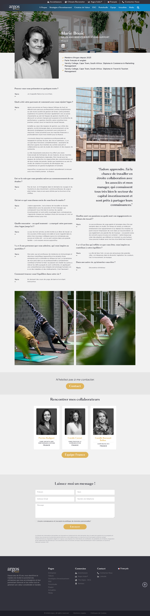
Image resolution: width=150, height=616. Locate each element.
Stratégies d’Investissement (61, 7)
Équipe (113, 7)
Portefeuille (103, 7)
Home (18, 13)
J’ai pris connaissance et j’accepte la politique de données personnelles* (64, 521)
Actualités (122, 7)
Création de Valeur (82, 7)
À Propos (43, 7)
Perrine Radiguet (47, 438)
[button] (138, 7)
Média (131, 7)
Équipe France (31, 13)
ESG (94, 7)
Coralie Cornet (75, 438)
